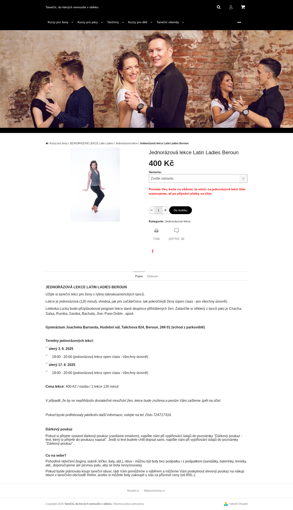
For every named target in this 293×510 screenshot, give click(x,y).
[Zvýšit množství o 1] (165, 210)
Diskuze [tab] (152, 276)
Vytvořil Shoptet (238, 503)
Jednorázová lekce (178, 221)
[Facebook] (153, 251)
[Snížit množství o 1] (151, 210)
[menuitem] (60, 22)
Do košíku (180, 210)
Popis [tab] (139, 276)
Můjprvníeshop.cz (154, 490)
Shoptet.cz (133, 490)
